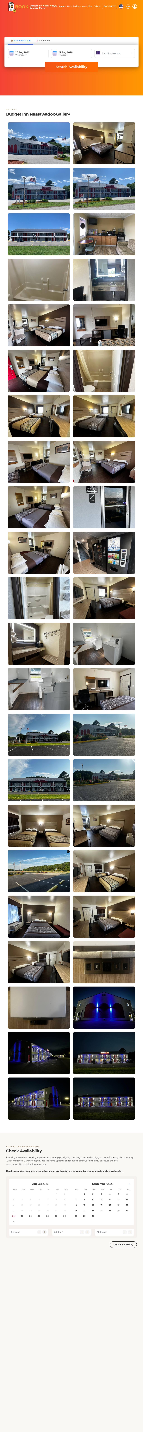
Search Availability (71, 67)
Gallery (97, 6)
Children (101, 1232)
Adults (57, 1232)
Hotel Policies (74, 6)
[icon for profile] (134, 6)
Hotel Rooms (59, 6)
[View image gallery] (39, 143)
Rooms (15, 1232)
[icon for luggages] (121, 6)
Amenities (87, 6)
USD (128, 6)
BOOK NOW (109, 6)
